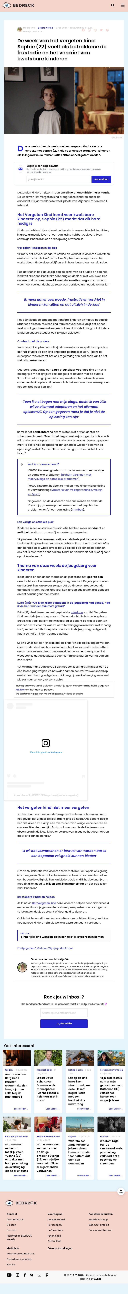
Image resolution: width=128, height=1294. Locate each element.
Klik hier (20, 689)
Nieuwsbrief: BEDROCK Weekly (19, 1237)
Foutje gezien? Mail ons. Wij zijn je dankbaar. (45, 948)
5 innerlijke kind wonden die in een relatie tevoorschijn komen (62, 936)
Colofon (11, 1225)
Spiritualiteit (54, 1241)
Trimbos (77, 510)
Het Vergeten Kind (44, 903)
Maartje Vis (29, 27)
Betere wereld (45, 27)
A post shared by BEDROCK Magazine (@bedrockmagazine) (46, 795)
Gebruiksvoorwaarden (19, 1259)
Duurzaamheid (56, 1219)
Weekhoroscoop (98, 1219)
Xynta (98, 1278)
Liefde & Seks (55, 1230)
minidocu (77, 612)
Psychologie (55, 1235)
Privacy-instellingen (60, 1248)
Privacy (11, 1264)
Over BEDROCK (15, 1219)
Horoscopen (55, 1225)
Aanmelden (101, 179)
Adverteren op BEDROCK (21, 1253)
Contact (11, 1230)
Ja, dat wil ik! (64, 1023)
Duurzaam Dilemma (100, 1230)
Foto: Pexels (116, 137)
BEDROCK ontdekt (99, 1225)
